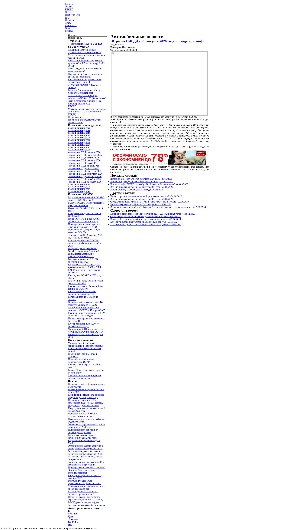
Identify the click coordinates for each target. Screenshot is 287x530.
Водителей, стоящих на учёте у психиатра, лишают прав (84, 91)
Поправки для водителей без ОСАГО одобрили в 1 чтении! (83, 249)
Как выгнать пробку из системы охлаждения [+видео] (84, 80)
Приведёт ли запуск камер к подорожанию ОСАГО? (82, 360)
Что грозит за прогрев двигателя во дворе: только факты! (86, 487)
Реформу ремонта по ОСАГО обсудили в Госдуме (83, 260)
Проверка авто (72, 14)
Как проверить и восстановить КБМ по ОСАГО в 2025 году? (86, 314)
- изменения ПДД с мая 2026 (82, 163)
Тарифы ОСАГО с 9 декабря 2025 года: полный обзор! (85, 236)
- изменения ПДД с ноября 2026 (84, 179)
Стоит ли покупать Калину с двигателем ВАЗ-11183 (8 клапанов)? (87, 96)
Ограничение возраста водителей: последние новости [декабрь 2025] (85, 447)
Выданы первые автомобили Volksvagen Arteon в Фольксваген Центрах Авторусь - (158, 207)
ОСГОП (69, 12)
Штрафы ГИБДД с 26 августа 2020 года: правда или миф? (157, 41)
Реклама (69, 31)
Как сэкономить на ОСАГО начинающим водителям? (82, 292)
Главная (69, 4)
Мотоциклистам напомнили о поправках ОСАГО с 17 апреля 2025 (86, 309)
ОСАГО (69, 6)
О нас (68, 28)
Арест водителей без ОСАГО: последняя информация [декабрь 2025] (84, 243)
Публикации (128, 47)
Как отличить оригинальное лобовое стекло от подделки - (145, 224)
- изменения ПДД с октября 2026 (84, 176)
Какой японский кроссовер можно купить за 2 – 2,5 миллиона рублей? (86, 62)
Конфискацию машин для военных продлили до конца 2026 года (86, 396)
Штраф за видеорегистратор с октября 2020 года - (141, 179)
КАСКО (69, 9)
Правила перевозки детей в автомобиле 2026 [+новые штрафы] (86, 401)
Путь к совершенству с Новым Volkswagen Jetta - (140, 204)
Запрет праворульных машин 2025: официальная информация (86, 463)
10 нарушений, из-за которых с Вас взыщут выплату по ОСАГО (86, 303)
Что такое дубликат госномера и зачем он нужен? (84, 70)
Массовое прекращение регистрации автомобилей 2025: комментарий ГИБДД (87, 112)
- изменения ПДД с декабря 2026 (84, 182)
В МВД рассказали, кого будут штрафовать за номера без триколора (86, 503)
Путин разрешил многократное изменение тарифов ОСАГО (84, 225)
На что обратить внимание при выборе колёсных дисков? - (146, 196)
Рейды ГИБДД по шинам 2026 (83, 405)
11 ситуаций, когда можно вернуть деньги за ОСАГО (85, 282)
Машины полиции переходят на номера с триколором (84, 376)
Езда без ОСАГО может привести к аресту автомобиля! (86, 204)
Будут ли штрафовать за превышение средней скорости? (84, 482)
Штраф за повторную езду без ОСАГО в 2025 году (83, 325)
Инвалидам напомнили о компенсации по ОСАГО (81, 255)
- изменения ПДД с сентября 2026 (85, 173)
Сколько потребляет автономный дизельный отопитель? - (145, 216)
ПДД (67, 17)
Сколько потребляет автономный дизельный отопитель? (85, 75)
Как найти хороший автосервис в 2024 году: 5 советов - (144, 222)
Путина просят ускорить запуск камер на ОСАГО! (84, 231)
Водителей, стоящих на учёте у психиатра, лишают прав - (145, 219)
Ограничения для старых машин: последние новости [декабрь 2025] (85, 452)
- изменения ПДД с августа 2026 (84, 171)
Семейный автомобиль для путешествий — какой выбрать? (84, 51)
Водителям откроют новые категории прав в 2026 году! (82, 436)
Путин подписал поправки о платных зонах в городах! (82, 415)
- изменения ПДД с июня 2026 (83, 165)
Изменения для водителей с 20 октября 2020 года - (141, 181)
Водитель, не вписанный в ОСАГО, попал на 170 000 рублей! (86, 198)
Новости (69, 20)
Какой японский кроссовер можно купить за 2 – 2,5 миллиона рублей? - (152, 214)
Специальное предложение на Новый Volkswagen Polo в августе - (149, 201)
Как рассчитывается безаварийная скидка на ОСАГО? (85, 287)
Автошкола (71, 25)
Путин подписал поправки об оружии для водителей (83, 431)
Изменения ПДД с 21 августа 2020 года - (136, 189)
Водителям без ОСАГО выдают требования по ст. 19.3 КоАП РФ (84, 266)
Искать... (72, 35)
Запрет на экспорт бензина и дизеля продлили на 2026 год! (86, 425)
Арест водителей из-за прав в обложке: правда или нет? (83, 493)
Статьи (68, 23)
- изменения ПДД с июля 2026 (83, 168)
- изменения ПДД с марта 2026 (83, 157)
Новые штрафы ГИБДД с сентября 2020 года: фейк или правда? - (149, 184)
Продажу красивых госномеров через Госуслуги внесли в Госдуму (85, 498)
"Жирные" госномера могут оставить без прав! (82, 471)
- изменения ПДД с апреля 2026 (84, 160)
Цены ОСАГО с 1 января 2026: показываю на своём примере (84, 220)
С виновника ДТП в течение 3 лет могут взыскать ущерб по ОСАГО (85, 330)
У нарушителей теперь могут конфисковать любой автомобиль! (85, 344)
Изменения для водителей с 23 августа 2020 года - (141, 187)
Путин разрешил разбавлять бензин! (86, 467)
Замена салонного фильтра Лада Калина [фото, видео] (84, 102)
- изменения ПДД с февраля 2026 (85, 155)
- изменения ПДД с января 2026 (84, 152)
